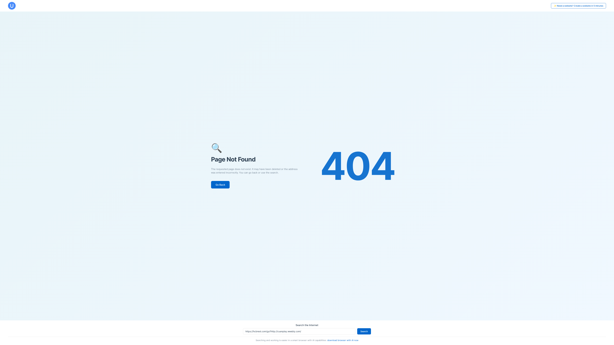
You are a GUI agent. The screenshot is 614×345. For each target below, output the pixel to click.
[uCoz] (12, 6)
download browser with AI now (342, 340)
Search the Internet (307, 325)
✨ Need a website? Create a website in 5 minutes (578, 5)
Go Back (220, 184)
